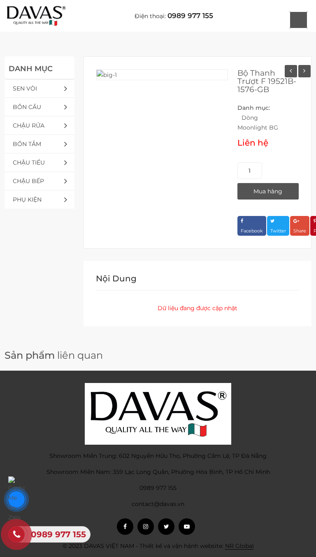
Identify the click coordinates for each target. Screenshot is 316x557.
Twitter (278, 231)
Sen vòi (25, 88)
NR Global (239, 546)
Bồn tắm (27, 144)
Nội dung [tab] (116, 278)
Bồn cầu (27, 107)
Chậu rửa (28, 125)
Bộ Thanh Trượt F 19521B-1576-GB (266, 81)
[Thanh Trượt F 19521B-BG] (304, 71)
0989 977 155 (190, 16)
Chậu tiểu (29, 162)
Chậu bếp (28, 181)
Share (299, 231)
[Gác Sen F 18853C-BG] (291, 71)
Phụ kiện (27, 199)
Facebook (252, 231)
